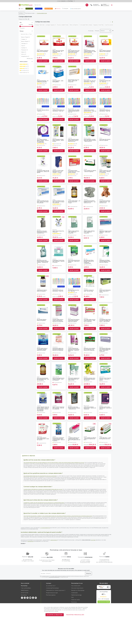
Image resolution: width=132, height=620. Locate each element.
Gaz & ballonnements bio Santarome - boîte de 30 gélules (74, 261)
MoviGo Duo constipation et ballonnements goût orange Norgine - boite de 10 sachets (59, 439)
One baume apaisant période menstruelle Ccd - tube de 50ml (74, 379)
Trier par (97, 30)
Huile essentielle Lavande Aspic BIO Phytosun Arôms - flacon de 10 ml (90, 140)
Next (112, 22)
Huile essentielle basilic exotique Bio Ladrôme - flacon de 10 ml (73, 140)
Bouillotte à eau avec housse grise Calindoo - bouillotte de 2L (42, 232)
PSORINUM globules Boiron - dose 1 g (105, 81)
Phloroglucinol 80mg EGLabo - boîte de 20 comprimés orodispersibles (89, 262)
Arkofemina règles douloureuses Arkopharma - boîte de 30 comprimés (58, 349)
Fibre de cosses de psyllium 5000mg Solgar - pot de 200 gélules (43, 379)
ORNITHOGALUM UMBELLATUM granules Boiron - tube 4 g (74, 111)
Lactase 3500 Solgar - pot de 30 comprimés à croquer (74, 201)
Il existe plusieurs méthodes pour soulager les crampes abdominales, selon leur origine (43, 489)
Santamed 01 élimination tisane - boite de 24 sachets (105, 291)
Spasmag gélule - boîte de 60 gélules (58, 81)
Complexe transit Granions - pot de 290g (89, 291)
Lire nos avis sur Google (104, 601)
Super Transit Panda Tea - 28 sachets (58, 232)
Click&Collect (74, 592)
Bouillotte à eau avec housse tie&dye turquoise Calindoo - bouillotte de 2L (43, 262)
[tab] (26, 19)
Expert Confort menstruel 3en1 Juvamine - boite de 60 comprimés (58, 408)
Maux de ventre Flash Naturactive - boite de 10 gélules (105, 379)
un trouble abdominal (45, 527)
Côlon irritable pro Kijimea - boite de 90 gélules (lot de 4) (90, 438)
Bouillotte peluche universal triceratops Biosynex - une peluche (90, 379)
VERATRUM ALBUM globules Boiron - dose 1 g (58, 291)
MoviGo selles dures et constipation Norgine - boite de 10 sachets (42, 349)
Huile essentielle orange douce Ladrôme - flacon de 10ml (58, 140)
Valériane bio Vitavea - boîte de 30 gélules (42, 291)
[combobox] (61, 5)
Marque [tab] (21, 31)
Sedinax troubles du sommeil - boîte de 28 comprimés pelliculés (43, 201)
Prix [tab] (21, 22)
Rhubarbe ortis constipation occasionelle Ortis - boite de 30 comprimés (89, 349)
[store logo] (25, 5)
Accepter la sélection (54, 614)
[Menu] (110, 586)
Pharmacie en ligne (30, 13)
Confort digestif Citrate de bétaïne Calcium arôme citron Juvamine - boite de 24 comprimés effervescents (43, 409)
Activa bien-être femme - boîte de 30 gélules (105, 140)
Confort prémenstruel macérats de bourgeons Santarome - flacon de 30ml (73, 350)
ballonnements (54, 540)
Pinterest (36, 598)
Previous (110, 22)
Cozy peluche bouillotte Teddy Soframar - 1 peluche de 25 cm (104, 201)
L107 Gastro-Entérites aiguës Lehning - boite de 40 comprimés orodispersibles (43, 141)
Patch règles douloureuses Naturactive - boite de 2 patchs (43, 438)
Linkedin (33, 598)
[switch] (108, 587)
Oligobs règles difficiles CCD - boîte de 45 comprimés (73, 232)
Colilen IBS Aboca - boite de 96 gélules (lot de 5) (105, 438)
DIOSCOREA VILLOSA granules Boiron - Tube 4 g (90, 81)
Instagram (25, 598)
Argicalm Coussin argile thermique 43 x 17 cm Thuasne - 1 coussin (58, 171)
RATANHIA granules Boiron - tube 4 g (73, 291)
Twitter (27, 598)
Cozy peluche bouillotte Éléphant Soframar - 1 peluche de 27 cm (90, 201)
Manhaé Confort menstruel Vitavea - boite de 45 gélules (105, 408)
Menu (22, 8)
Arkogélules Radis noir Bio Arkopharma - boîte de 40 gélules (43, 171)
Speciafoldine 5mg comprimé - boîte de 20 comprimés (73, 80)
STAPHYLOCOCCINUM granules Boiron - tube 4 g (90, 111)
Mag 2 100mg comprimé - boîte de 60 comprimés (43, 51)
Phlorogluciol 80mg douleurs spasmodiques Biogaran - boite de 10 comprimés (105, 350)
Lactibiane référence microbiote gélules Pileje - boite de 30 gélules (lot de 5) (74, 439)
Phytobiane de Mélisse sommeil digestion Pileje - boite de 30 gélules (105, 261)
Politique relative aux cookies (51, 611)
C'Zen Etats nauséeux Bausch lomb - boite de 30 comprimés (90, 408)
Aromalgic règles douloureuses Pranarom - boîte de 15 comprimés (90, 320)
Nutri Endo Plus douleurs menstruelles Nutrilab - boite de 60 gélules (73, 320)
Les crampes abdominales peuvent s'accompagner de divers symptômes (40, 475)
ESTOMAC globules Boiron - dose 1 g (43, 111)
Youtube (30, 598)
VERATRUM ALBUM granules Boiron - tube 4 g (105, 111)
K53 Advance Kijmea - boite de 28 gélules (42, 320)
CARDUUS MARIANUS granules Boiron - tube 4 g (59, 111)
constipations (30, 541)
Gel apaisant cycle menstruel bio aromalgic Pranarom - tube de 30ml (105, 320)
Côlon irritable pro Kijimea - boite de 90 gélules (90, 171)
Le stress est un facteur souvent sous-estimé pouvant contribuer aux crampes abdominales (44, 502)
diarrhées (93, 540)
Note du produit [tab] (23, 61)
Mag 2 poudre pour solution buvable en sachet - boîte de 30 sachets (74, 51)
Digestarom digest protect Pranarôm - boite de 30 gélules (105, 232)
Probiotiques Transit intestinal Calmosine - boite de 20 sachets (59, 261)
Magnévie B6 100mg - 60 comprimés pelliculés (42, 81)
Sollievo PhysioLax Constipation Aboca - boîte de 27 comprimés (105, 171)
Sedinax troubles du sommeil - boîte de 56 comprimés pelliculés (58, 201)
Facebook (22, 598)
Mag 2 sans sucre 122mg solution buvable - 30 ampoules (58, 51)
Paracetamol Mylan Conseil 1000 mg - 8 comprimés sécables (74, 171)
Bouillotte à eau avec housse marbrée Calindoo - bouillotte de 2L (74, 408)
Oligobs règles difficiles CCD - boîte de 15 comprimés (89, 232)
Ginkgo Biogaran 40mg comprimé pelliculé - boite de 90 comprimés (90, 51)
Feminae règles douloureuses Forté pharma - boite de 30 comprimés (58, 320)
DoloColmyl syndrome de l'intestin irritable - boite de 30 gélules (58, 379)
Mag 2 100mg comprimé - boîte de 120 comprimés (105, 51)
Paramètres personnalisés (75, 614)
